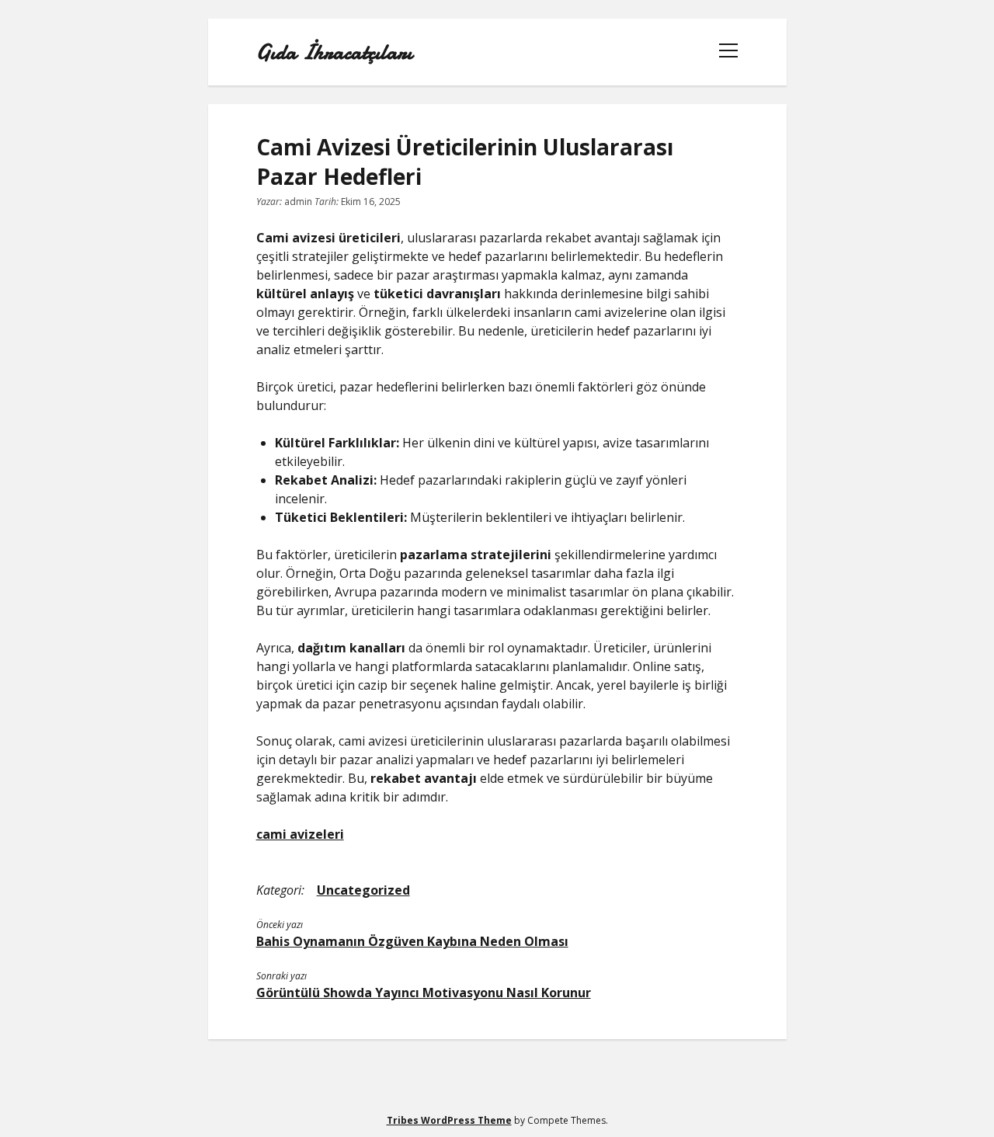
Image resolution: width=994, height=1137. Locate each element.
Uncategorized (363, 890)
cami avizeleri (300, 834)
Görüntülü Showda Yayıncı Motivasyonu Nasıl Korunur (423, 992)
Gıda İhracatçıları (334, 52)
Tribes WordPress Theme (449, 1120)
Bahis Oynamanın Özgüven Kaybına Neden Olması (412, 941)
